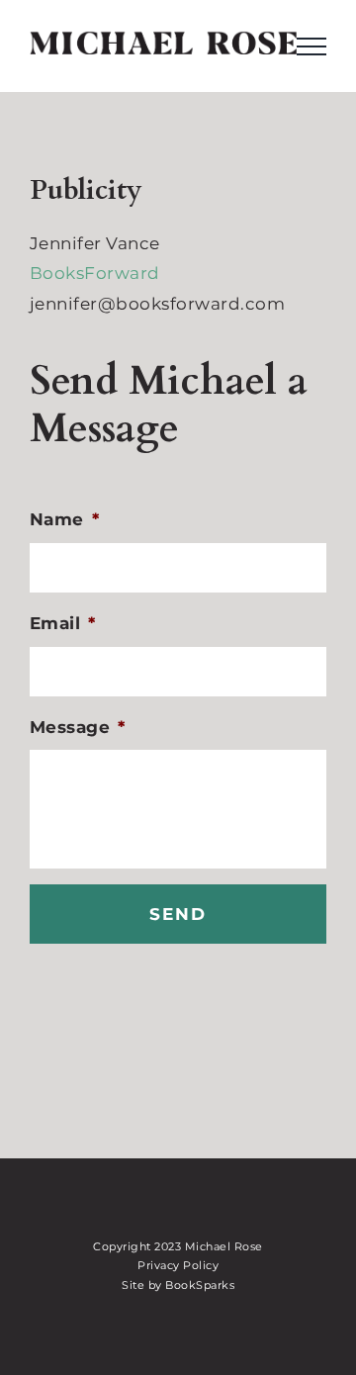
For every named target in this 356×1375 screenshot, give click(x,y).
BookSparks (199, 1285)
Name (65, 519)
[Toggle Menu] (311, 46)
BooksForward (95, 273)
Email (63, 623)
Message (78, 727)
